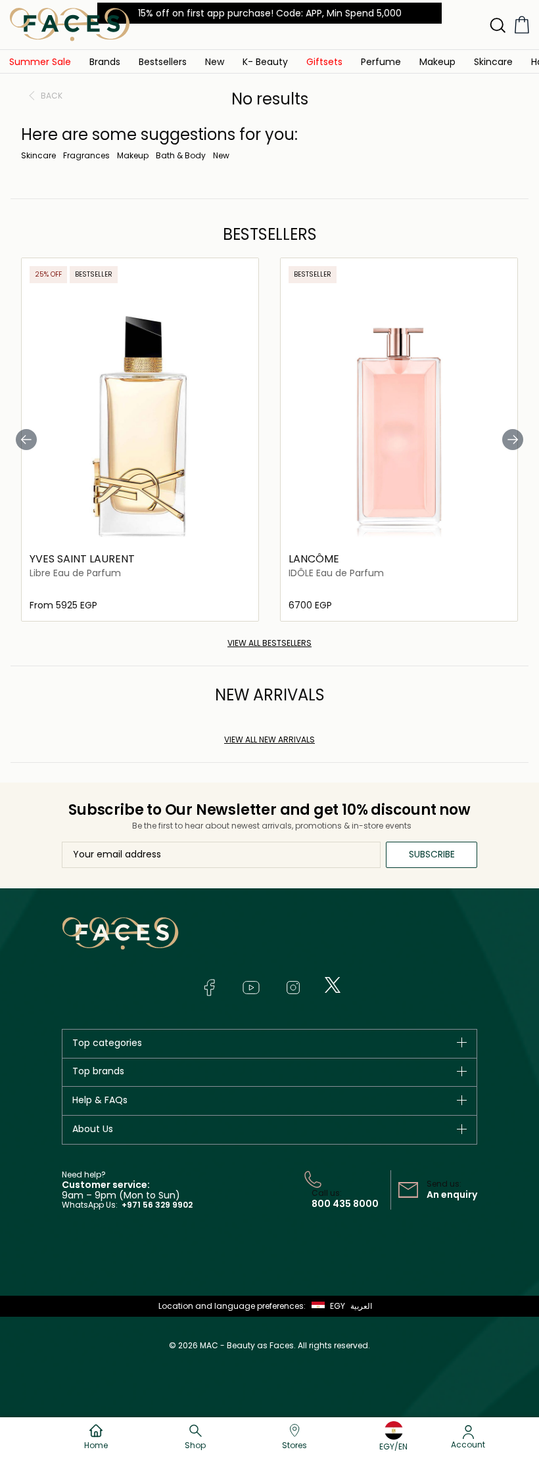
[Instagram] (293, 987)
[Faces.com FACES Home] (69, 24)
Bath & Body (181, 155)
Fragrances (86, 155)
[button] (214, 61)
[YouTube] (251, 987)
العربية (361, 1305)
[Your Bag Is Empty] (522, 25)
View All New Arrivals (269, 739)
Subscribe (432, 854)
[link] (40, 61)
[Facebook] (209, 987)
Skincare (38, 155)
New (221, 155)
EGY (337, 1305)
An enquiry (452, 1194)
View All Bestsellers (269, 643)
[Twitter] (332, 985)
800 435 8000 (345, 1203)
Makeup (133, 155)
